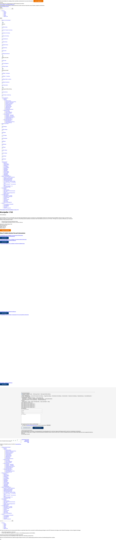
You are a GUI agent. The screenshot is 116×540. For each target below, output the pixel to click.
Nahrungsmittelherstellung (8, 119)
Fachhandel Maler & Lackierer (6, 79)
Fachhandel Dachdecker (5, 82)
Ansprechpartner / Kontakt (8, 195)
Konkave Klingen (4, 150)
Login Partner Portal (25, 439)
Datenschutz (26, 441)
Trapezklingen (6, 173)
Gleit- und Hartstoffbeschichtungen (9, 190)
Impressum (27, 440)
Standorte (5, 198)
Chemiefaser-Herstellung (9, 102)
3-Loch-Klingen (4, 135)
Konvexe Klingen (4, 153)
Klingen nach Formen (5, 123)
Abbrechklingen (4, 126)
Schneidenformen (6, 189)
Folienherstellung (4, 27)
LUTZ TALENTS (6, 206)
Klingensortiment (6, 193)
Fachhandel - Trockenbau (6, 76)
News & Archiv (6, 201)
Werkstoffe (5, 191)
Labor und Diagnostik (5, 63)
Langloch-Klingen (4, 129)
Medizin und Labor (6, 110)
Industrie (5, 99)
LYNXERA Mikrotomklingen (8, 178)
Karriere (3, 203)
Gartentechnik (4, 50)
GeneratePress (18, 444)
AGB (28, 442)
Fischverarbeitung (8, 120)
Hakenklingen (6, 174)
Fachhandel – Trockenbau (9, 465)
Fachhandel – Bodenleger (9, 464)
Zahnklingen (4, 147)
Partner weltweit (6, 199)
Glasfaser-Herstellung (8, 103)
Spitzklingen (4, 132)
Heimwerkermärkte (5, 85)
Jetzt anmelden (38, 1)
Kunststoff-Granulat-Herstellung (10, 101)
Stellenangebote (6, 205)
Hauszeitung (6, 200)
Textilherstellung (4, 41)
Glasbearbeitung (4, 47)
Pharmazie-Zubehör (5, 66)
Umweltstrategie (6, 197)
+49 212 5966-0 (3, 4)
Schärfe (5, 499)
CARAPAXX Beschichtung (8, 180)
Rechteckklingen (4, 138)
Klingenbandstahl (6, 175)
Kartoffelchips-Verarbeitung (9, 121)
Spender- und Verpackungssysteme (9, 192)
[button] (3, 10)
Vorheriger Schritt (27, 427)
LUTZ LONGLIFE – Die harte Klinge (9, 181)
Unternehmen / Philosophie (8, 196)
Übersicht (5, 98)
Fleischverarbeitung (5, 97)
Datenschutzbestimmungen (32, 425)
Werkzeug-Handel (6, 114)
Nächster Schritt (38, 427)
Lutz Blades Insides (5, 194)
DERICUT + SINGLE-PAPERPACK (9, 177)
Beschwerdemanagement (8, 202)
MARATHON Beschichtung (8, 179)
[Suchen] (12, 8)
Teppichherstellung (5, 44)
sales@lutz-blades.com (10, 4)
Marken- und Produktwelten (6, 176)
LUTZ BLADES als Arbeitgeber (8, 204)
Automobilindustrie (5, 38)
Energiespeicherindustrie (6, 53)
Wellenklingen (4, 144)
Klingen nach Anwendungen (6, 20)
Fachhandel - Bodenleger (6, 73)
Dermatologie (4, 60)
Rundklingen (4, 141)
